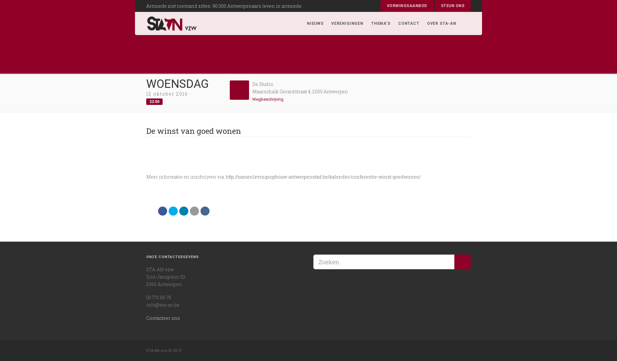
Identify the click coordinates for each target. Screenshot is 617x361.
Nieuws (315, 23)
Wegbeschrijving (268, 99)
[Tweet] (173, 211)
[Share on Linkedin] (183, 211)
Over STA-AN (441, 23)
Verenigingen (347, 23)
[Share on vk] (205, 211)
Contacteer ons (163, 318)
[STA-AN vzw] (172, 23)
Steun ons (452, 6)
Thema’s (380, 23)
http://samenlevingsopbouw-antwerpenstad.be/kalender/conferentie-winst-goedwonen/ (323, 177)
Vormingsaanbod (407, 6)
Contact (408, 23)
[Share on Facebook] (162, 211)
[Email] (194, 211)
